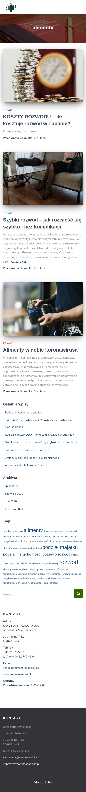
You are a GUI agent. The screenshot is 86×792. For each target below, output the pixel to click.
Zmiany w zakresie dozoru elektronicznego (32, 457)
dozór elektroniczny (53, 531)
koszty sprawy (26, 536)
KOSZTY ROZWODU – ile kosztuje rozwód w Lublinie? (39, 434)
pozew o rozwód (56, 554)
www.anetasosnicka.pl (17, 674)
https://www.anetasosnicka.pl (21, 763)
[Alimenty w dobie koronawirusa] (43, 309)
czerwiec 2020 (14, 493)
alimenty (33, 530)
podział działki (35, 548)
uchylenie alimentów (27, 574)
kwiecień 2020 (14, 509)
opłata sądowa (20, 548)
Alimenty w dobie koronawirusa (40, 350)
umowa (66, 574)
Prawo (7, 110)
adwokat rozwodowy (13, 531)
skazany (7, 569)
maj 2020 (11, 501)
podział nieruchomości (22, 554)
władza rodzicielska (46, 578)
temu (40, 137)
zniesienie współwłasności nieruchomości (38, 583)
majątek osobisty (43, 536)
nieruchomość (41, 541)
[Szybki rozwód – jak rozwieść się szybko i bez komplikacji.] (43, 179)
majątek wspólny (60, 536)
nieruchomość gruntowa (60, 541)
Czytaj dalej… (20, 261)
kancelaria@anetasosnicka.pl (21, 667)
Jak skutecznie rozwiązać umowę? (27, 450)
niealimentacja (27, 541)
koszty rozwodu (11, 536)
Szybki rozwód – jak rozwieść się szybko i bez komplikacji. (41, 442)
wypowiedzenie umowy (25, 578)
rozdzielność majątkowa (26, 563)
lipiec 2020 (12, 485)
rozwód (68, 562)
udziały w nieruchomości (50, 574)
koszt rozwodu (71, 531)
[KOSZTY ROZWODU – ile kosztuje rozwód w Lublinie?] (43, 75)
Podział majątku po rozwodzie (24, 412)
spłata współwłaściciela (23, 569)
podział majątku (60, 547)
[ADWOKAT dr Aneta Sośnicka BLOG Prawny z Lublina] (12, 7)
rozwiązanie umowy (48, 563)
